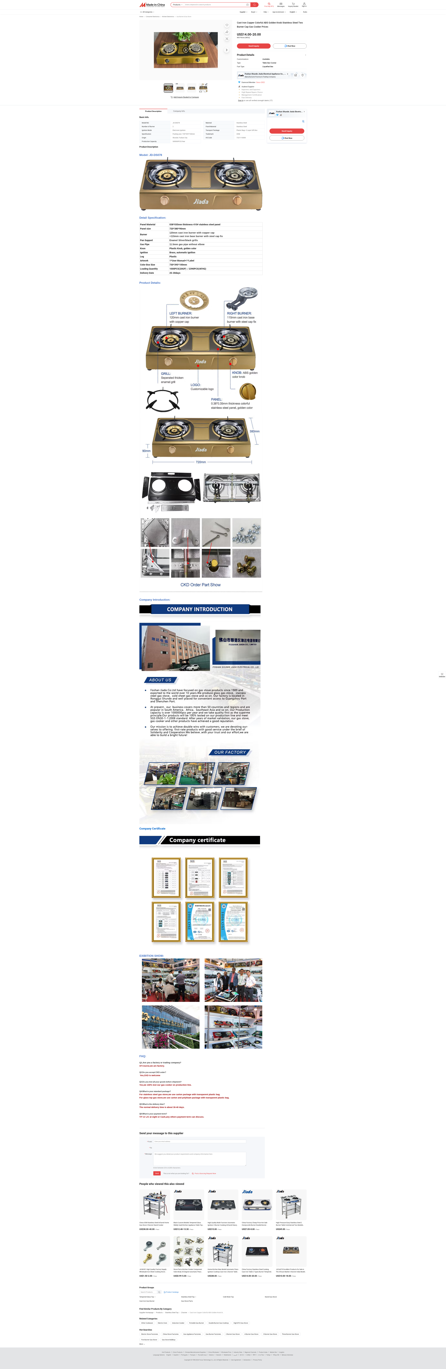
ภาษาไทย (261, 1355)
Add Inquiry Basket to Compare (186, 97)
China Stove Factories (171, 1334)
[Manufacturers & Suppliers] (152, 4)
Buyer (253, 12)
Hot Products (166, 1352)
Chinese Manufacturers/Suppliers (195, 1352)
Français (192, 1355)
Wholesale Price (226, 1352)
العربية (235, 1355)
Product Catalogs (172, 1292)
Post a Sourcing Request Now (204, 1173)
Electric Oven (162, 1323)
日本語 (248, 1355)
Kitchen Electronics (168, 16)
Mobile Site (273, 1352)
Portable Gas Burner (196, 1323)
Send (157, 1173)
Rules (305, 12)
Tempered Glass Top (146, 1297)
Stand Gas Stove (271, 1297)
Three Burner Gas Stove (290, 1334)
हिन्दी (254, 1355)
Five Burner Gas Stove (149, 1340)
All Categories (147, 12)
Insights (281, 1352)
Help (265, 12)
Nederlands (227, 1355)
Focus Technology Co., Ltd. (207, 1360)
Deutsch (218, 1355)
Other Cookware (147, 1323)
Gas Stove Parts (187, 1301)
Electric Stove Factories (149, 1334)
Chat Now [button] (291, 46)
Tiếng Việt (276, 1355)
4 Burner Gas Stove (251, 1334)
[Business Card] (303, 121)
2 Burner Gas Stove (233, 1334)
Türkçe (268, 1355)
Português (184, 1355)
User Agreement (236, 1360)
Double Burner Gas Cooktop (219, 1323)
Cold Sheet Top (228, 1297)
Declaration (247, 1360)
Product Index (263, 1352)
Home (141, 16)
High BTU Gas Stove (241, 1323)
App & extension (278, 12)
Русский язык (202, 1355)
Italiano (211, 1355)
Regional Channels (250, 1352)
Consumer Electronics (152, 16)
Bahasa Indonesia (287, 1355)
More (141, 1344)
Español (176, 1355)
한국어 (242, 1355)
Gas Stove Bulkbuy (168, 1340)
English (168, 1355)
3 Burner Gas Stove (270, 1334)
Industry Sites (238, 1352)
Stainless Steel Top (188, 1297)
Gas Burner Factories (213, 1334)
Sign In (240, 100)
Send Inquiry (254, 46)
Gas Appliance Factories (192, 1334)
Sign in (304, 6)
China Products (177, 1352)
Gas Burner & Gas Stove (184, 16)
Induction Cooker (178, 1323)
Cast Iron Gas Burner (146, 1301)
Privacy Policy (257, 1360)
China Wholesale (213, 1352)
